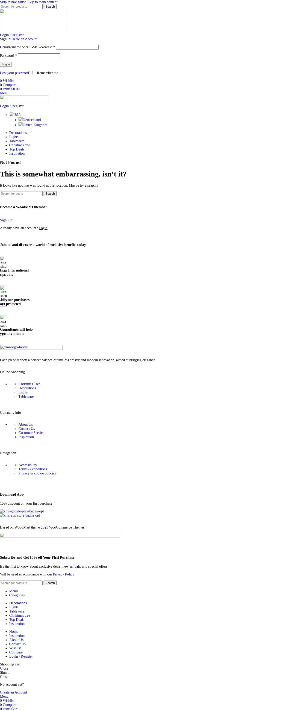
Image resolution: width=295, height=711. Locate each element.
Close (4, 668)
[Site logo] (33, 31)
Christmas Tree (29, 384)
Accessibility (27, 465)
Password (8, 56)
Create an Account (23, 39)
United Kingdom (35, 125)
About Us (25, 424)
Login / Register (21, 656)
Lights (23, 392)
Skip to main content (42, 2)
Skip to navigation (13, 2)
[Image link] (31, 348)
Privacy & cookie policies (37, 473)
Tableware (26, 396)
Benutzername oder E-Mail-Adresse (27, 47)
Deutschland (32, 120)
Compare (16, 652)
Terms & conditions (32, 469)
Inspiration (26, 437)
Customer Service (31, 433)
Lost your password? (15, 73)
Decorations (27, 388)
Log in (6, 64)
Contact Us (26, 429)
